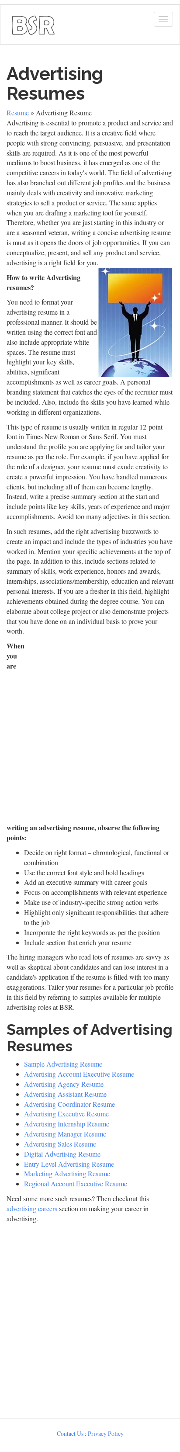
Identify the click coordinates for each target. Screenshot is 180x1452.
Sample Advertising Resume (63, 1063)
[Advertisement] (90, 731)
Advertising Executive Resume (66, 1113)
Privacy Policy (106, 1433)
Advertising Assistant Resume (65, 1094)
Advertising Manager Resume (65, 1133)
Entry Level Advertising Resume (69, 1163)
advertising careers (32, 1208)
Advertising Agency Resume (64, 1083)
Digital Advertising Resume (62, 1153)
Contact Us (70, 1433)
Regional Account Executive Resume (75, 1183)
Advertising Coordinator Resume (69, 1104)
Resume (18, 112)
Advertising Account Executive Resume (79, 1073)
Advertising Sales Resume (60, 1143)
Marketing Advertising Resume (67, 1173)
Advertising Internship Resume (66, 1123)
